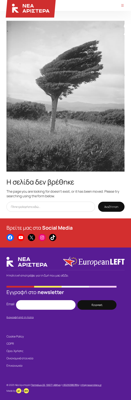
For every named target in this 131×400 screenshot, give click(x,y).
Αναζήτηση (111, 207)
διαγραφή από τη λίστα (20, 317)
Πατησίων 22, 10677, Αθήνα (46, 385)
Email (10, 304)
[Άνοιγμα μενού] (122, 5)
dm (26, 390)
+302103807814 (70, 385)
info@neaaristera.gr (91, 385)
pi (19, 390)
